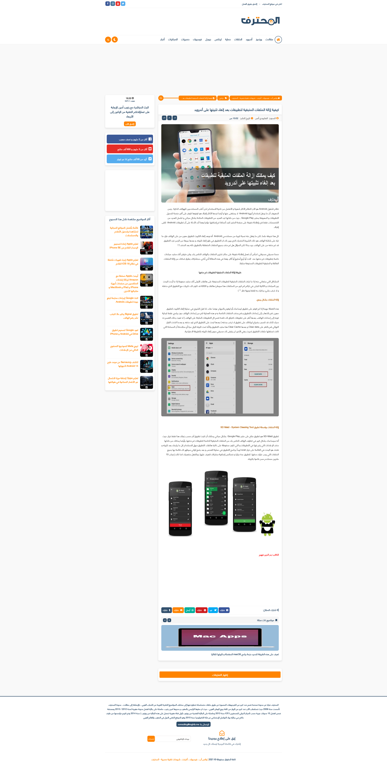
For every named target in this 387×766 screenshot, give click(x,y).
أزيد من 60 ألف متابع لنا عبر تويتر (132, 159)
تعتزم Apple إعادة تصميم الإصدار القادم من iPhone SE (124, 245)
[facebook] (107, 3)
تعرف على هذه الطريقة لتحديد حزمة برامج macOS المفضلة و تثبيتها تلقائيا (245, 654)
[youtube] (118, 3)
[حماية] (128, 3)
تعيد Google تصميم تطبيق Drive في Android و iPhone (124, 331)
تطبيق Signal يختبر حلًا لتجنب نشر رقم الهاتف (124, 315)
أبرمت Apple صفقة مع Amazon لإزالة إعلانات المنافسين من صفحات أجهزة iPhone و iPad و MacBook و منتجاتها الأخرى (123, 283)
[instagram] (113, 3)
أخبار (162, 39)
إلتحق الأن (129, 123)
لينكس (218, 39)
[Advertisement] (193, 67)
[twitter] (123, 3)
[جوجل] (138, 3)
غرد (211, 610)
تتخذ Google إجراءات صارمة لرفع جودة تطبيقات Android (122, 299)
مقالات (269, 39)
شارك (222, 610)
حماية (228, 39)
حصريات (185, 39)
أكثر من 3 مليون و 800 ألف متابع (132, 149)
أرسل (188, 610)
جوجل (208, 39)
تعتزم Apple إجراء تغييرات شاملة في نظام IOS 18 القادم (123, 261)
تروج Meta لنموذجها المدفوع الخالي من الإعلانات (124, 347)
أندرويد (249, 39)
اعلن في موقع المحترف (272, 3)
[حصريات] (148, 3)
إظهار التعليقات (220, 674)
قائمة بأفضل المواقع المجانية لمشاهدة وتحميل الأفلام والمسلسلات (124, 231)
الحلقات (238, 39)
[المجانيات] (154, 3)
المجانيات (173, 39)
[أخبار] (159, 3)
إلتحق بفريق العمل (249, 3)
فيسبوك (197, 39)
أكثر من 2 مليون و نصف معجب (133, 139)
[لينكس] (133, 3)
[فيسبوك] (143, 3)
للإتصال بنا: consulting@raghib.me (193, 724)
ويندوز (259, 39)
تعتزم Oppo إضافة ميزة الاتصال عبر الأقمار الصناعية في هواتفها (123, 379)
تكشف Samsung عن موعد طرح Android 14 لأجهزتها (122, 363)
